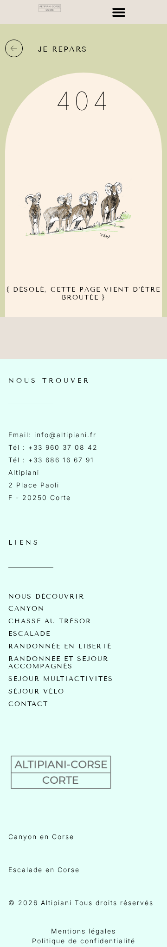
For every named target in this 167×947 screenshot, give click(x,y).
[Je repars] (14, 48)
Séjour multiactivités (60, 679)
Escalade (29, 634)
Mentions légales (83, 931)
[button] (119, 12)
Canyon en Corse (41, 836)
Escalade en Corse (44, 870)
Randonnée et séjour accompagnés (58, 663)
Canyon (26, 609)
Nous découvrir (46, 596)
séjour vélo (36, 691)
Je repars (62, 49)
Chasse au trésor (49, 621)
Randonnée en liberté (60, 646)
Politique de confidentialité (83, 941)
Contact (28, 704)
